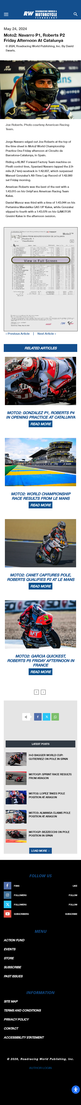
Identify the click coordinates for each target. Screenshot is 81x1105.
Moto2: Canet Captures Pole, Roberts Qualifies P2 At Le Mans (40, 577)
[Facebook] (38, 717)
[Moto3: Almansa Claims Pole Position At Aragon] (16, 816)
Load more (39, 850)
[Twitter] (46, 717)
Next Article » (46, 333)
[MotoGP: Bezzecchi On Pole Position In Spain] (16, 836)
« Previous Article (18, 333)
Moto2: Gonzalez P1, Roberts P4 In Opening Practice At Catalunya (40, 414)
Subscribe (71, 914)
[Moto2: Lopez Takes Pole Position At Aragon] (16, 797)
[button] (6, 14)
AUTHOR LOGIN (40, 1068)
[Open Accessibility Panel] (76, 1089)
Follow (73, 895)
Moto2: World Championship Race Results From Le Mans (40, 495)
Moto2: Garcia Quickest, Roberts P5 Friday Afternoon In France (40, 660)
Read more (40, 424)
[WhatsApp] (55, 717)
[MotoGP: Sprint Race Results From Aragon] (16, 778)
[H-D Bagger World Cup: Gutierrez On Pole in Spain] (16, 759)
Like (75, 886)
